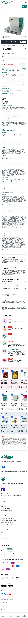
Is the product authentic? (7, 281)
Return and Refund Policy (6, 510)
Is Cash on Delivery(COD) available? (9, 294)
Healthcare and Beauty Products (8, 524)
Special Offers (4, 541)
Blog (2, 532)
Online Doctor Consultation (7, 518)
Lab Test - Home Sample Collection (8, 520)
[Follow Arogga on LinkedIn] (2, 594)
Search (24, 6)
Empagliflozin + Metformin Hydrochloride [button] (15, 56)
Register (23, 41)
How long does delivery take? (8, 300)
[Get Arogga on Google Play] (4, 586)
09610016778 (10, 548)
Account (3, 536)
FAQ (2, 534)
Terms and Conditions (5, 508)
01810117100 (10, 550)
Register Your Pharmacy (6, 538)
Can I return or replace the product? (9, 305)
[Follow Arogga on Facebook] (5, 594)
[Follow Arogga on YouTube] (10, 594)
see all (25, 368)
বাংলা (24, 69)
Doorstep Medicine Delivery (7, 522)
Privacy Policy (4, 506)
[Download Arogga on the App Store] (10, 586)
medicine (20, 260)
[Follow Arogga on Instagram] (7, 594)
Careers (2, 504)
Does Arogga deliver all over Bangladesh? (10, 288)
